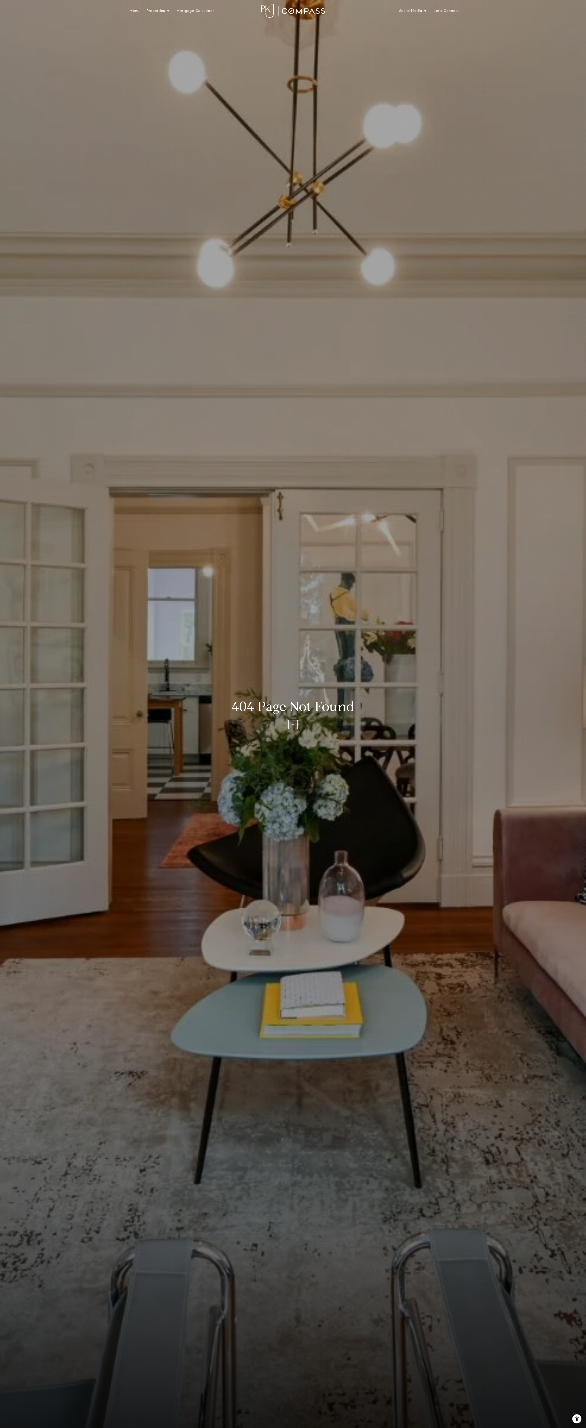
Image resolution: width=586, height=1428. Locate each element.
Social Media (410, 11)
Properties (155, 11)
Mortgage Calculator (195, 11)
